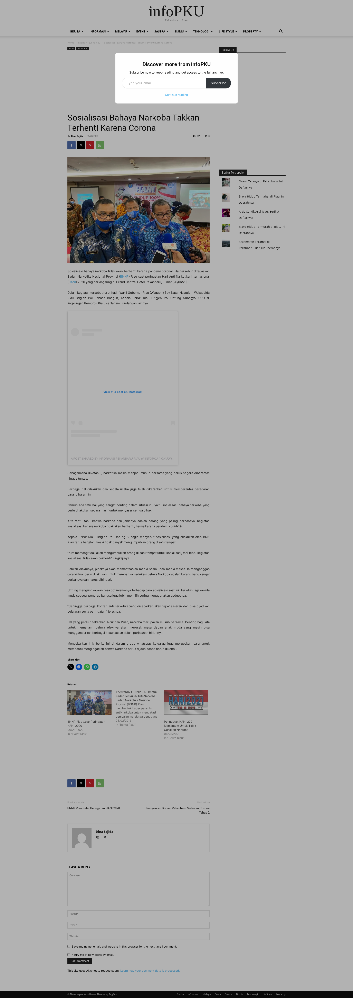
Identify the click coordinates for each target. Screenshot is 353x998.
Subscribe (218, 83)
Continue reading (176, 94)
